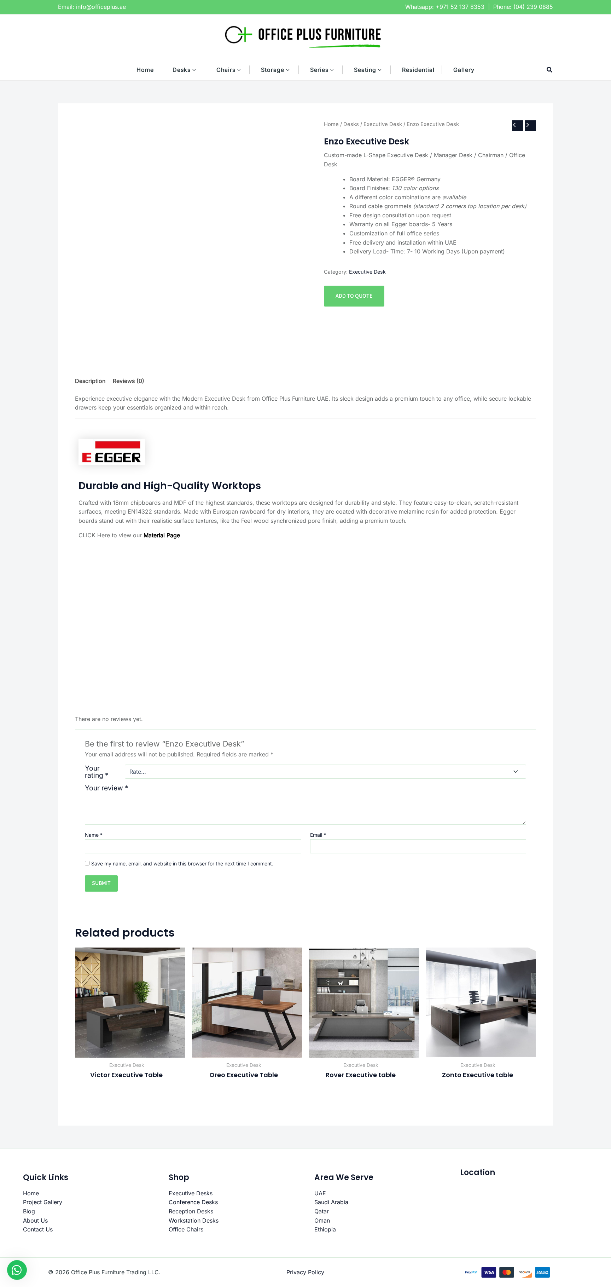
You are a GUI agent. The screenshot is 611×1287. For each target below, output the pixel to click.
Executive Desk (382, 124)
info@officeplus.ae (101, 6)
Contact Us (38, 1229)
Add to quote (354, 296)
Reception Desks (191, 1211)
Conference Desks (193, 1202)
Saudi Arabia (331, 1202)
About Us (35, 1220)
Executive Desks (191, 1193)
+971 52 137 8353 (460, 6)
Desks (351, 124)
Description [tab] (90, 380)
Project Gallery (42, 1202)
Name (94, 835)
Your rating (97, 772)
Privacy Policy (305, 1272)
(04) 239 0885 (533, 6)
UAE (320, 1193)
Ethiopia (325, 1229)
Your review (106, 788)
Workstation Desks (194, 1220)
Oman (322, 1220)
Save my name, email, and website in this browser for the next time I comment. (182, 863)
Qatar (321, 1211)
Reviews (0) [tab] (128, 380)
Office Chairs (186, 1229)
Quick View (130, 1050)
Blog (29, 1211)
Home (331, 124)
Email (318, 835)
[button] (198, 69)
